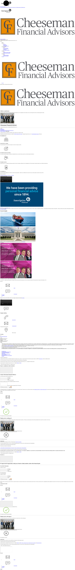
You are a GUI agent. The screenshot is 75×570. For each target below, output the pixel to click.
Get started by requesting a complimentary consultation (7, 175)
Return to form (2, 539)
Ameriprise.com (4, 351)
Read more (23, 241)
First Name (9, 377)
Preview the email (3, 483)
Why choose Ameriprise (6, 50)
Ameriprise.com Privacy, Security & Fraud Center (40, 389)
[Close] (6, 370)
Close (1, 342)
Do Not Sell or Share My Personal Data (7, 355)
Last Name (9, 378)
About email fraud (4, 354)
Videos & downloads (6, 55)
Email (8, 379)
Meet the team (5, 45)
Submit (1, 391)
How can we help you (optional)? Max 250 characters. (14, 385)
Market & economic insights (6, 52)
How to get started (5, 48)
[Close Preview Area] (6, 504)
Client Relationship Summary (5, 352)
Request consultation (2, 131)
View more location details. (3, 336)
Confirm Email (9, 471)
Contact (3, 56)
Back (4, 47)
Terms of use (3, 353)
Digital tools (4, 49)
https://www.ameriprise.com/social (9, 345)
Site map (3, 356)
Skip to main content (2, 6)
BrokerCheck (40, 358)
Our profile (4, 44)
